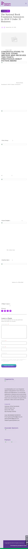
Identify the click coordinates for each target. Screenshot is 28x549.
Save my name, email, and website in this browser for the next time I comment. (14, 360)
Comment (5, 324)
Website (4, 353)
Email (3, 346)
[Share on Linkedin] (5, 311)
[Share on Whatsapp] (8, 311)
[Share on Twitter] (10, 311)
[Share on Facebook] (2, 311)
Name (3, 340)
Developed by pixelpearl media (18, 545)
